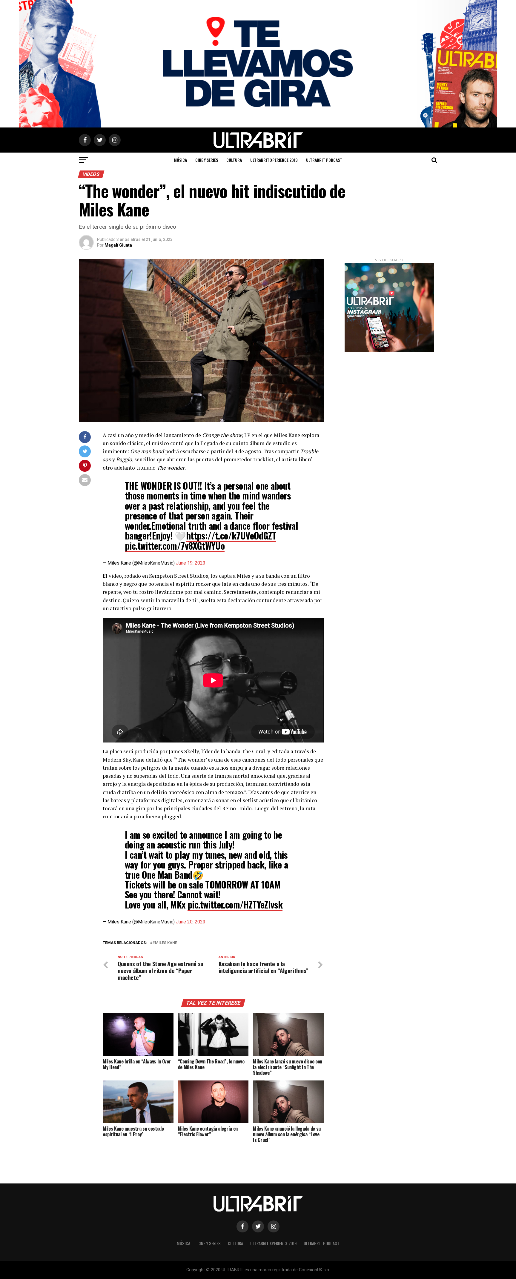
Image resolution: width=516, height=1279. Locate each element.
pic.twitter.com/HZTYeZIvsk (235, 904)
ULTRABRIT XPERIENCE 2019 (274, 160)
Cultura (234, 160)
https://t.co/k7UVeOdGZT (231, 535)
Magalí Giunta (118, 245)
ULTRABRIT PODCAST (324, 160)
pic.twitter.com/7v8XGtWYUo (175, 545)
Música (180, 160)
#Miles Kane (164, 943)
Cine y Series (206, 160)
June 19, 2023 (190, 563)
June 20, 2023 (190, 922)
